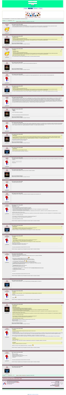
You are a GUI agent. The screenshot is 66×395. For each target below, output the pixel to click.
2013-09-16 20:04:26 (6, 302)
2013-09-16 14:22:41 (6, 234)
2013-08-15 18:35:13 (6, 22)
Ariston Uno (24, 21)
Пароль (33, 2)
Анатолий (4, 378)
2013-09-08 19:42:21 (6, 156)
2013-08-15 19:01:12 (6, 47)
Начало (17, 21)
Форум (30, 8)
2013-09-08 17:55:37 (6, 95)
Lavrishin (15, 378)
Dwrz (13, 378)
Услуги (40, 8)
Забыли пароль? (33, 5)
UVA (6, 378)
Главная (25, 8)
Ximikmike (17, 382)
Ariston (20, 21)
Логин (32, 0)
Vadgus (21, 378)
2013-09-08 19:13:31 (6, 132)
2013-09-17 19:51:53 (6, 350)
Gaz (8, 378)
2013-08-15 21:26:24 (6, 72)
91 (13, 20)
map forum (33, 388)
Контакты (35, 8)
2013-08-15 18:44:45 (6, 34)
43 (10, 20)
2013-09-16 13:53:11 (6, 203)
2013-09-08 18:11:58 (6, 107)
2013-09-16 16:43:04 (6, 289)
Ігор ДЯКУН (56, 386)
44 (11, 20)
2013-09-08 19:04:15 (6, 120)
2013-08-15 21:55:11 (6, 84)
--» (14, 20)
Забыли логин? (33, 6)
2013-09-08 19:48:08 (6, 168)
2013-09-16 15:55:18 (6, 252)
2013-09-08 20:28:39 (6, 191)
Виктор (18, 378)
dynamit (10, 378)
